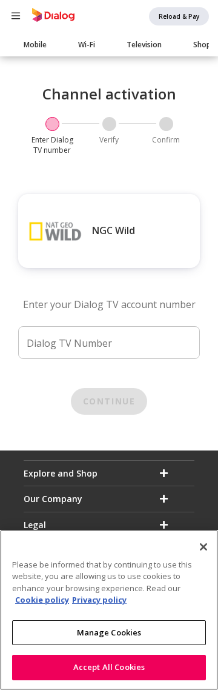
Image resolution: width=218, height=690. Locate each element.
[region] (109, 610)
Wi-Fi (86, 44)
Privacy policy (99, 599)
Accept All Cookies (109, 667)
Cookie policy (42, 599)
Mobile (35, 44)
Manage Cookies (109, 632)
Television (144, 44)
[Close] (203, 547)
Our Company (53, 498)
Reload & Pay (179, 16)
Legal (35, 525)
